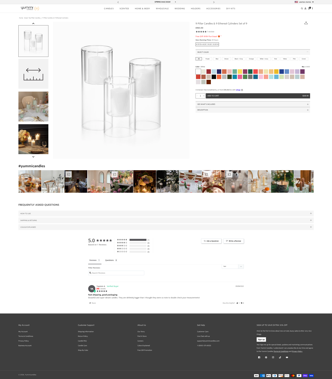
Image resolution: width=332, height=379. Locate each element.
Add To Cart (258, 96)
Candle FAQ (82, 341)
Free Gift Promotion (144, 350)
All (198, 59)
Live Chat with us (203, 336)
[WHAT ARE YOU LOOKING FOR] (302, 8)
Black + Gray (239, 59)
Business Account (25, 345)
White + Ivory (264, 59)
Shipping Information (86, 331)
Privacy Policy (23, 341)
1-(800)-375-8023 (204, 345)
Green (304, 59)
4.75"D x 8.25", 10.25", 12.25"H (207, 44)
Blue (217, 59)
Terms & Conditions (25, 336)
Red (275, 59)
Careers (140, 341)
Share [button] (93, 303)
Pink (294, 59)
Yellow (285, 59)
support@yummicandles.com (208, 341)
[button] (109, 8)
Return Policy (83, 336)
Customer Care (202, 331)
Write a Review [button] (235, 241)
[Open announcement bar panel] (175, 2)
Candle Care (82, 345)
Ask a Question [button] (213, 241)
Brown (226, 59)
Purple (208, 59)
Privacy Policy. (297, 351)
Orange (251, 59)
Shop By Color (83, 350)
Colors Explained (143, 345)
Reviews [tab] (92, 260)
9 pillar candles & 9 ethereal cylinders (55, 18)
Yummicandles (30, 375)
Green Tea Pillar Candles (32, 18)
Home (21, 18)
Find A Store (142, 336)
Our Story (141, 331)
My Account (23, 331)
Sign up (261, 339)
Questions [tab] (109, 260)
